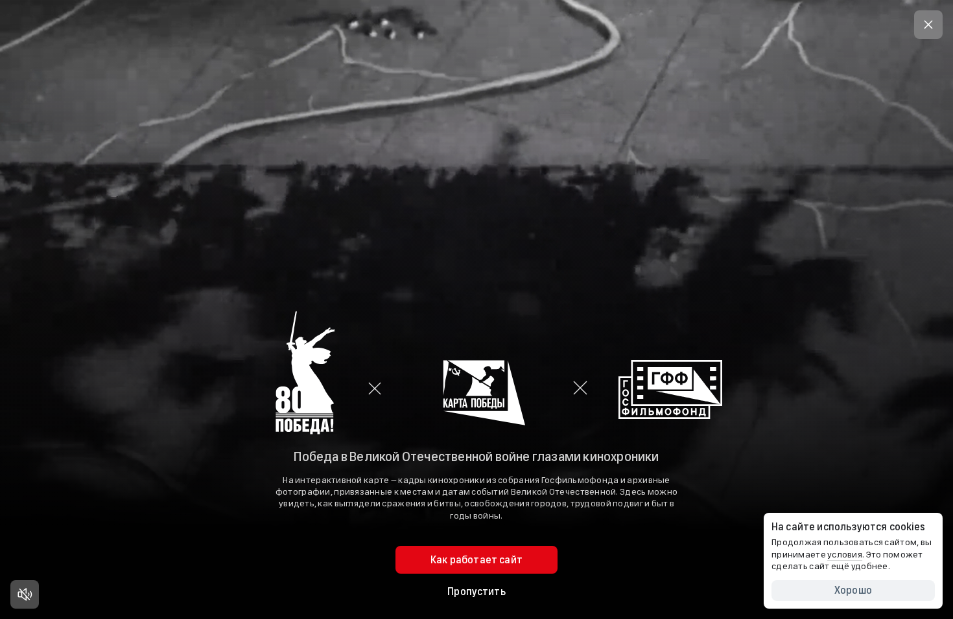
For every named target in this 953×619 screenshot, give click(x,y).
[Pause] (24, 594)
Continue (476, 388)
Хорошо (853, 590)
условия (844, 554)
